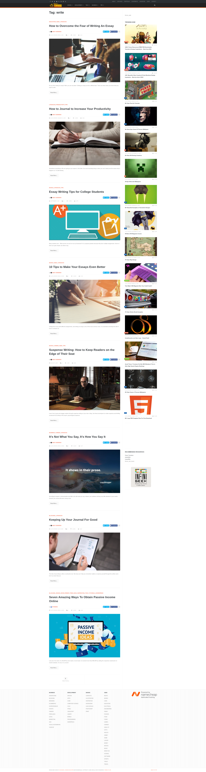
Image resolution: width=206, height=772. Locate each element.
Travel (106, 764)
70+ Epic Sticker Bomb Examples (134, 312)
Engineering (108, 708)
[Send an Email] (57, 1)
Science (106, 753)
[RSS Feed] (59, 1)
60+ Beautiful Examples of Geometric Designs (137, 207)
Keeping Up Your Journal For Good (73, 519)
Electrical (107, 706)
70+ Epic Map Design (130, 259)
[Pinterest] (61, 1)
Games (106, 722)
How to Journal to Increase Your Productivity (80, 108)
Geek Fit (106, 727)
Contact (154, 1)
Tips (102, 5)
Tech (87, 5)
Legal (50, 716)
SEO (50, 722)
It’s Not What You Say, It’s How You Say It (77, 436)
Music (106, 748)
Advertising (52, 695)
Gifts (105, 729)
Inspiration (80, 593)
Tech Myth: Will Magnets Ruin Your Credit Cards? (138, 286)
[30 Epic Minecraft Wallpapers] (141, 168)
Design (69, 5)
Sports (106, 759)
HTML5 (69, 708)
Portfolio (127, 1)
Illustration (89, 698)
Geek (57, 21)
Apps (68, 698)
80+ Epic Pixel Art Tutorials (132, 103)
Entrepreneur (53, 706)
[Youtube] (54, 1)
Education (52, 21)
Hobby (106, 735)
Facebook (114, 31)
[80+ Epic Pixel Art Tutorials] (141, 90)
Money (106, 743)
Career (56, 345)
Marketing (52, 719)
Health (106, 732)
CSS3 (68, 706)
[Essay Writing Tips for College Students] (84, 222)
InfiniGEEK (127, 457)
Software (107, 756)
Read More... (53, 92)
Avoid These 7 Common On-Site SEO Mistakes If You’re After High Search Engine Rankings (140, 365)
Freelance (73, 593)
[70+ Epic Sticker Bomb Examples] (141, 298)
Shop (148, 1)
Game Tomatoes (129, 455)
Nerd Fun (107, 751)
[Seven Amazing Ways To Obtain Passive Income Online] (84, 635)
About (113, 1)
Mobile (69, 716)
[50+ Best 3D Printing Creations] (141, 142)
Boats (106, 695)
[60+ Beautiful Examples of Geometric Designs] (141, 194)
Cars (105, 701)
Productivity (60, 104)
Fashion (106, 714)
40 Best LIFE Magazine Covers (133, 233)
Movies (106, 745)
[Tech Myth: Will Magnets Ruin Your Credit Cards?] (141, 272)
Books (51, 187)
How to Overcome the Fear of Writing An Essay (81, 26)
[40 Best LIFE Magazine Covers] (141, 220)
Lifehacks (63, 21)
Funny (106, 719)
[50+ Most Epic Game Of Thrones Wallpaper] (141, 116)
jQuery (69, 714)
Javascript (70, 711)
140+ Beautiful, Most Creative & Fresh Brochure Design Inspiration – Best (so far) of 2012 (140, 76)
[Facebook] (50, 1)
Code (68, 701)
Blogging (52, 515)
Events (51, 708)
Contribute (134, 1)
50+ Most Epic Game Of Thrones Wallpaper (136, 129)
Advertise (142, 1)
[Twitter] (52, 1)
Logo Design (89, 706)
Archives (119, 1)
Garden (106, 724)
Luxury (106, 740)
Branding (52, 701)
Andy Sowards (56, 31)
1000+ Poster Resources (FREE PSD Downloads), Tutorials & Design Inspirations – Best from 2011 (138, 48)
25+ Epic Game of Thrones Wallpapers (135, 392)
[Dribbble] (65, 1)
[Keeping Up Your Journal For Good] (84, 551)
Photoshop (89, 708)
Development (78, 5)
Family (106, 711)
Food (105, 716)
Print (87, 711)
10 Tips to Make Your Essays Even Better (77, 267)
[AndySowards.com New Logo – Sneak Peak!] (141, 324)
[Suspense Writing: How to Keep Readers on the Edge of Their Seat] (84, 388)
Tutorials (92, 593)
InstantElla (127, 459)
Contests (89, 695)
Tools (106, 761)
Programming (71, 719)
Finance (51, 711)
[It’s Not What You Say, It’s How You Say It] (84, 471)
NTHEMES (55, 606)
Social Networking (54, 724)
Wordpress (99, 593)
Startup (51, 727)
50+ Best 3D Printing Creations (133, 155)
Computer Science (72, 703)
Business (94, 5)
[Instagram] (63, 1)
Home (105, 737)
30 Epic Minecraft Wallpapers (133, 181)
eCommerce (52, 703)
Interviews (89, 703)
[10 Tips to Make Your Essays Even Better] (84, 301)
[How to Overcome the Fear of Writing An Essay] (84, 60)
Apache (69, 695)
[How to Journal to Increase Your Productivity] (84, 143)
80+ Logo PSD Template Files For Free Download (138, 418)
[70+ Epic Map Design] (141, 246)
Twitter (107, 31)
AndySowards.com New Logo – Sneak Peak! (137, 338)
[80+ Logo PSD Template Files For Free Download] (141, 405)
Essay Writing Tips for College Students (76, 191)
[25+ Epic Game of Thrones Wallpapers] (141, 379)
